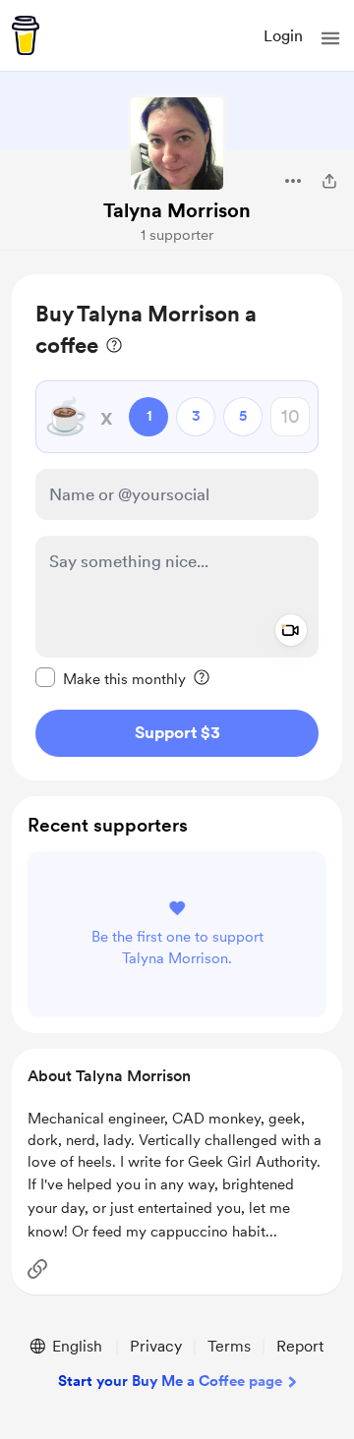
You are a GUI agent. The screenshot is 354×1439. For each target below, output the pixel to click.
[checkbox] (110, 678)
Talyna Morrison (177, 210)
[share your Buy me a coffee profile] (329, 181)
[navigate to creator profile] (177, 143)
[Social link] (37, 1269)
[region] (177, 527)
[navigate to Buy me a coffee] (25, 35)
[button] (330, 38)
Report (300, 1346)
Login (283, 36)
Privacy (156, 1346)
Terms (229, 1346)
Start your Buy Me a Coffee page (170, 1381)
